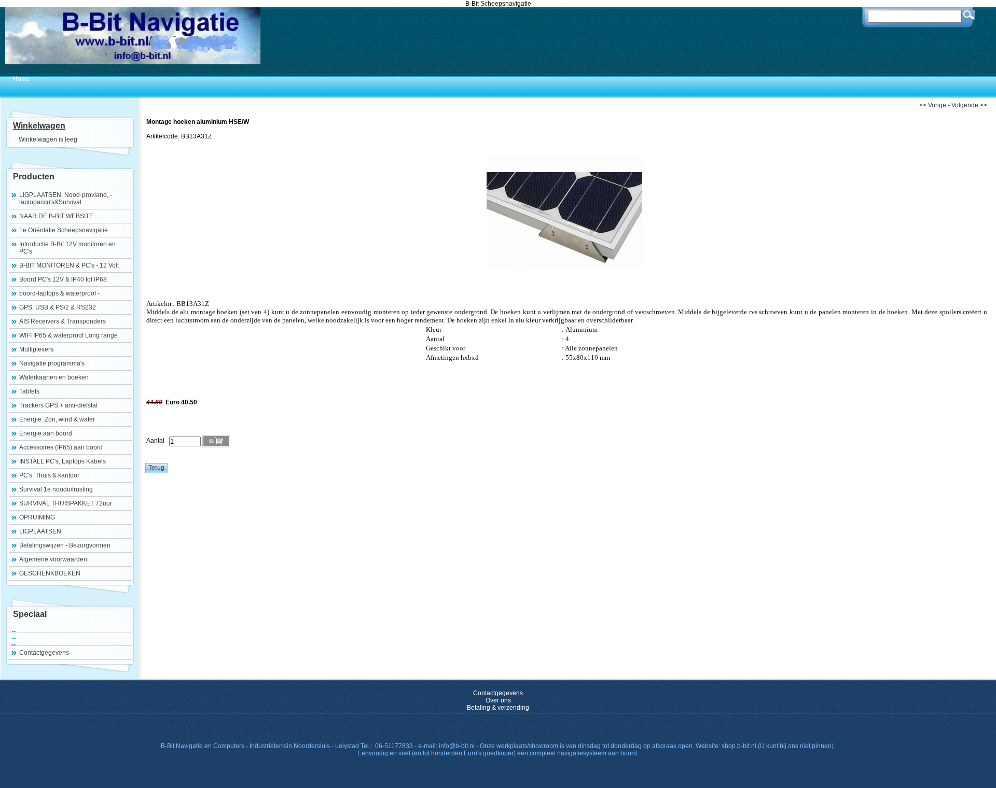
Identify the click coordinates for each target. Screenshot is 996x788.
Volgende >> (969, 105)
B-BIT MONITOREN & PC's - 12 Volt (69, 265)
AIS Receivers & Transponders (62, 321)
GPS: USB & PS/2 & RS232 (57, 307)
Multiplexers (36, 349)
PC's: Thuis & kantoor (49, 475)
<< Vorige (932, 105)
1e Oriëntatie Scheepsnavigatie (63, 230)
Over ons (498, 700)
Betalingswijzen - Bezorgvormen (64, 545)
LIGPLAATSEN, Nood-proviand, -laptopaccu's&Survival (65, 198)
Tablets (29, 391)
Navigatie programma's (52, 363)
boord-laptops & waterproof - (59, 293)
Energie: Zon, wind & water (57, 419)
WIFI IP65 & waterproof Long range (68, 335)
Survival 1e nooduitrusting (56, 489)
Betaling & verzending (498, 707)
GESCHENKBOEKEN (49, 573)
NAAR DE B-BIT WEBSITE (56, 216)
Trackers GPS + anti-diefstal (58, 405)
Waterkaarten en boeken (54, 377)
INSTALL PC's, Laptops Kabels (62, 461)
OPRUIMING (37, 517)
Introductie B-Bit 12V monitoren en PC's (67, 248)
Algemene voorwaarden (53, 559)
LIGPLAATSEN (40, 531)
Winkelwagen (39, 125)
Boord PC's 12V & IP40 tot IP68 (63, 279)
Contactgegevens (44, 652)
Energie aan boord (45, 433)
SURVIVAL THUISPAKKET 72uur (65, 503)
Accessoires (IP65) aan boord (61, 447)
